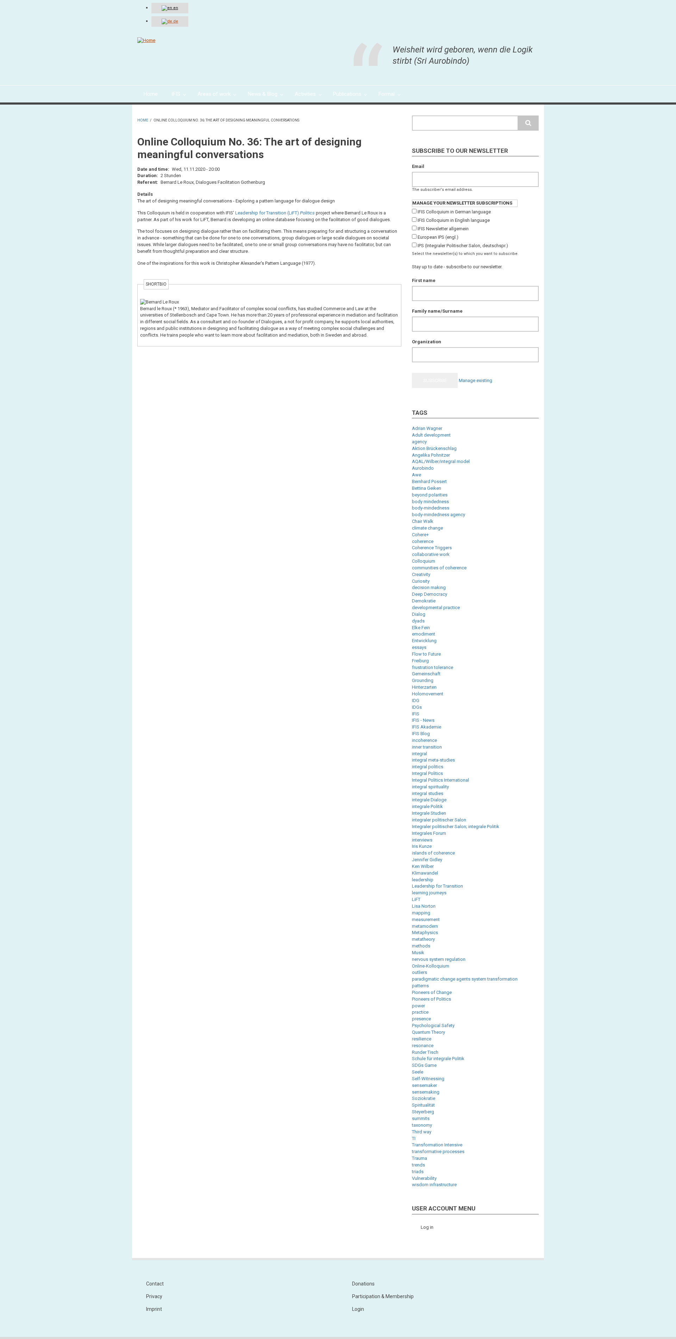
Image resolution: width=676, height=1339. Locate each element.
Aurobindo (423, 468)
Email (418, 166)
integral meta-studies (433, 760)
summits (421, 1118)
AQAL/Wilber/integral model (441, 461)
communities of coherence (439, 567)
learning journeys (429, 892)
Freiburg (420, 660)
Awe (416, 474)
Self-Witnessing (428, 1078)
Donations (363, 1284)
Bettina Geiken (426, 488)
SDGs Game (424, 1065)
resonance (422, 1045)
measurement (426, 919)
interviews (422, 840)
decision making (429, 587)
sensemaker (424, 1085)
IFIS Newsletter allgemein (443, 228)
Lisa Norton (424, 906)
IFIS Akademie (426, 727)
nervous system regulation (438, 959)
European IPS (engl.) (438, 237)
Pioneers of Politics (431, 999)
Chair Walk (422, 521)
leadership (422, 879)
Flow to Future (426, 654)
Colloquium (423, 561)
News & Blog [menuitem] (262, 94)
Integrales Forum (429, 833)
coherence (422, 541)
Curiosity (421, 581)
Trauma (419, 1158)
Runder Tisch (425, 1052)
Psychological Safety (433, 1025)
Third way (421, 1131)
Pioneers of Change (432, 992)
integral (419, 753)
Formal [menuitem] (386, 94)
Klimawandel (425, 873)
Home (142, 120)
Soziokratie (423, 1098)
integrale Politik (427, 806)
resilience (421, 1038)
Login (358, 1309)
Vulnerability (424, 1178)
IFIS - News (423, 720)
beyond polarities (429, 495)
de (175, 21)
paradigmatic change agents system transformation (465, 979)
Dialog (418, 614)
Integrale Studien (429, 813)
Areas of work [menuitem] (214, 94)
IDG (415, 700)
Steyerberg (423, 1111)
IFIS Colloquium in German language (454, 211)
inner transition (427, 747)
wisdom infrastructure (434, 1184)
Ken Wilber (423, 866)
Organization (426, 341)
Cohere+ (420, 534)
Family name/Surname (437, 311)
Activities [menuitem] (305, 94)
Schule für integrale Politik (438, 1058)
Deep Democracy (429, 594)
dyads (418, 621)
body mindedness (430, 501)
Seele (417, 1072)
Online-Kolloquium (430, 966)
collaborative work (431, 554)
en (175, 8)
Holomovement (427, 693)
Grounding (422, 680)
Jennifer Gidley (427, 859)
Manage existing (475, 380)
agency (419, 441)
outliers (419, 972)
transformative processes (438, 1151)
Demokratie (424, 600)
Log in (427, 1227)
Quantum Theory (428, 1032)
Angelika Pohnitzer (431, 455)
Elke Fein (421, 627)
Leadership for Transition (437, 886)
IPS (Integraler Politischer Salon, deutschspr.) (463, 245)
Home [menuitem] (151, 94)
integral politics (427, 766)
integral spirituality (430, 786)
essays (419, 647)
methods (421, 946)
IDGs (417, 707)
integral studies (427, 793)
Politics (307, 212)
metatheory (423, 939)
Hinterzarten (424, 687)
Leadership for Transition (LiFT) (267, 212)
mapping (421, 912)
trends (418, 1165)
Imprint (154, 1309)
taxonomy (422, 1125)
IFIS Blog (421, 733)
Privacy (154, 1296)
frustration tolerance (432, 667)
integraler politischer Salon (439, 819)
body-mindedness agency (438, 514)
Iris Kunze (422, 846)
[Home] (146, 40)
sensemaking (425, 1092)
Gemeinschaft (426, 673)
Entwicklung (424, 640)
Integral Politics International (440, 780)
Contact (155, 1284)
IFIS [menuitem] (175, 94)
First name (424, 280)
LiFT (416, 899)
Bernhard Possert (429, 481)
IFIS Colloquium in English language (454, 220)
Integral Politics (427, 773)
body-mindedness (430, 508)
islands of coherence (433, 853)
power (418, 1005)
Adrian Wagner (427, 428)
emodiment (423, 634)
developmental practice (436, 607)
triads (418, 1171)
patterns (420, 985)
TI (413, 1138)
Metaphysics (425, 932)
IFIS (415, 714)
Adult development (431, 435)
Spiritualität (423, 1105)
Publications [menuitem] (347, 94)
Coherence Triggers (432, 547)
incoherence (424, 740)
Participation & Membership (383, 1296)
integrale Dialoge (429, 799)
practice (420, 1012)
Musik (418, 952)
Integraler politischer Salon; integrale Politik (455, 826)
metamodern (425, 926)
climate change (427, 528)
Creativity (421, 574)
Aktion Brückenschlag (434, 448)
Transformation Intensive (437, 1144)
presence (421, 1018)
